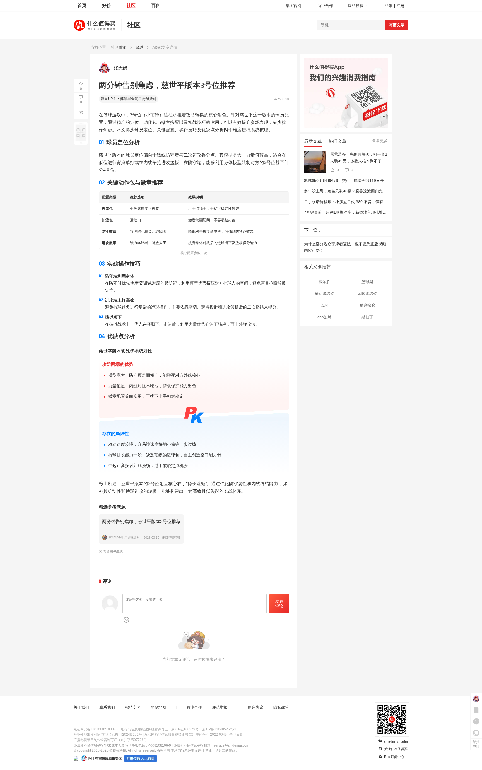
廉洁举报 (220, 707)
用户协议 (255, 707)
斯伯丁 (367, 317)
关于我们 (81, 707)
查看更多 (380, 140)
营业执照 (236, 735)
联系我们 (107, 707)
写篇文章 (396, 25)
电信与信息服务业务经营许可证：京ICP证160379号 (160, 729)
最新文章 (313, 141)
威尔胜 (324, 282)
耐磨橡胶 (367, 305)
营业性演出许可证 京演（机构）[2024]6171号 (108, 735)
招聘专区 (133, 707)
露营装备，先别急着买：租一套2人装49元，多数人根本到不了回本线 (358, 158)
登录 (388, 5)
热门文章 (337, 141)
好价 (106, 5)
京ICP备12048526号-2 (219, 729)
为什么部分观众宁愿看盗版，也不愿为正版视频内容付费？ (345, 247)
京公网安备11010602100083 (96, 729)
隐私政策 (281, 707)
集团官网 (293, 5)
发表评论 (279, 603)
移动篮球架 (324, 293)
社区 (131, 5)
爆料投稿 (355, 5)
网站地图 (158, 707)
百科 (155, 5)
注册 (400, 5)
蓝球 (324, 305)
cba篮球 (324, 317)
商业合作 (325, 5)
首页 (82, 5)
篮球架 (367, 282)
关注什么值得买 (396, 749)
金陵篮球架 (367, 293)
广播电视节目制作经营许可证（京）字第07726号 (110, 740)
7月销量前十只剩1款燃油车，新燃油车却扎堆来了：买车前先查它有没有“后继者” (374, 212)
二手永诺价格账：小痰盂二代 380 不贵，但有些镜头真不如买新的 (361, 201)
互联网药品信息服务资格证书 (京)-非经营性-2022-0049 (185, 735)
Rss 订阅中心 (394, 757)
